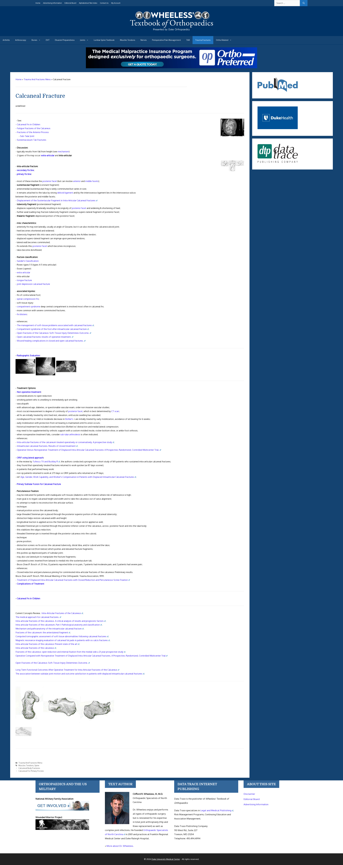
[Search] (303, 3)
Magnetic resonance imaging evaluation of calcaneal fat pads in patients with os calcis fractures (62, 640)
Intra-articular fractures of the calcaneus (35, 648)
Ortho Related (222, 40)
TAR (188, 40)
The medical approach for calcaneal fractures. (37, 617)
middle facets (91, 181)
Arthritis (6, 40)
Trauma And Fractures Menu (30, 763)
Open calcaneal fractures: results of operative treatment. (44, 336)
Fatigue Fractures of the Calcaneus (33, 128)
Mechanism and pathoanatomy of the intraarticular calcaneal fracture (49, 628)
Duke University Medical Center (166, 859)
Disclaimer (249, 793)
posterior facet (49, 181)
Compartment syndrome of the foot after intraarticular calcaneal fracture (52, 329)
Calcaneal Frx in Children (28, 124)
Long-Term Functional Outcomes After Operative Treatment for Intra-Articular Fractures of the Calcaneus (66, 669)
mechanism (63, 151)
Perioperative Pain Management (166, 40)
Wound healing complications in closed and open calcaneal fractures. (50, 340)
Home (38, 3)
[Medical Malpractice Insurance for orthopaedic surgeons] (171, 67)
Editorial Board (70, 3)
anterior (77, 181)
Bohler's (69, 419)
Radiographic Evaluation (28, 355)
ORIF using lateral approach (30, 457)
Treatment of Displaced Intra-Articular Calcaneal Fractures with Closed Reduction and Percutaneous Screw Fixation (72, 580)
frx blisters (22, 314)
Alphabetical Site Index (88, 3)
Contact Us (104, 3)
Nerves (144, 40)
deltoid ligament (65, 192)
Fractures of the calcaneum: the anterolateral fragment (42, 632)
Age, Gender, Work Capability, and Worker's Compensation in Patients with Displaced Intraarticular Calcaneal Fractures (77, 477)
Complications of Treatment (30, 583)
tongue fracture (24, 280)
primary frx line (24, 174)
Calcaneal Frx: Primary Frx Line (31, 771)
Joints (82, 40)
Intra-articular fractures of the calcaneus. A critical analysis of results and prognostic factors (60, 621)
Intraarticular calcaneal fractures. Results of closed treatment (46, 446)
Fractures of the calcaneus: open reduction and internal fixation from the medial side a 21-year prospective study (69, 651)
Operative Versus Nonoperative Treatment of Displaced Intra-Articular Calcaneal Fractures (88, 450)
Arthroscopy (20, 40)
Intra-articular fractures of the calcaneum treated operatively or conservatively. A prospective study (64, 442)
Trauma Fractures (203, 40)
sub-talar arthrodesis (70, 434)
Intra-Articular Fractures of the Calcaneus (61, 613)
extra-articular (47, 155)
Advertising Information (52, 3)
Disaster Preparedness (65, 40)
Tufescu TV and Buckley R (45, 461)
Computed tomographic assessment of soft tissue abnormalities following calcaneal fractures (61, 636)
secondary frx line (25, 170)
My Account (115, 3)
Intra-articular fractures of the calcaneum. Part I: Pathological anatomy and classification (58, 624)
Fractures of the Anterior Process (33, 132)
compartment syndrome (28, 306)
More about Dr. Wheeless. (120, 845)
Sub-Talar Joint (27, 136)
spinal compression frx (28, 299)
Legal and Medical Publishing (215, 810)
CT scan (115, 411)
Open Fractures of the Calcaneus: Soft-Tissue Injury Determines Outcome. (53, 333)
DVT (48, 40)
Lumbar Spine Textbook (104, 40)
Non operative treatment (29, 392)
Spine (36, 765)
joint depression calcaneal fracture (33, 284)
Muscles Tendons (127, 40)
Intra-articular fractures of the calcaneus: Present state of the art (46, 644)
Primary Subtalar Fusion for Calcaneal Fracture (39, 484)
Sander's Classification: (28, 261)
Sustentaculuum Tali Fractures (31, 140)
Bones (34, 40)
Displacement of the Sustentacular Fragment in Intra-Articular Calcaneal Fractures (56, 200)
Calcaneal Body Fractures (29, 768)
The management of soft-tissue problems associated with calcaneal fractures (54, 325)
